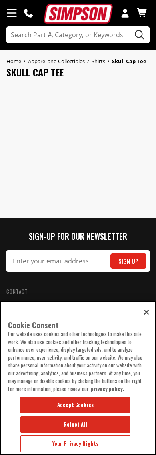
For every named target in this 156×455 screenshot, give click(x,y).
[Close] (146, 312)
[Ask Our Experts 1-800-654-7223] (28, 13)
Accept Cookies (75, 405)
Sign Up (128, 261)
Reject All (75, 424)
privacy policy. (107, 389)
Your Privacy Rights (75, 443)
